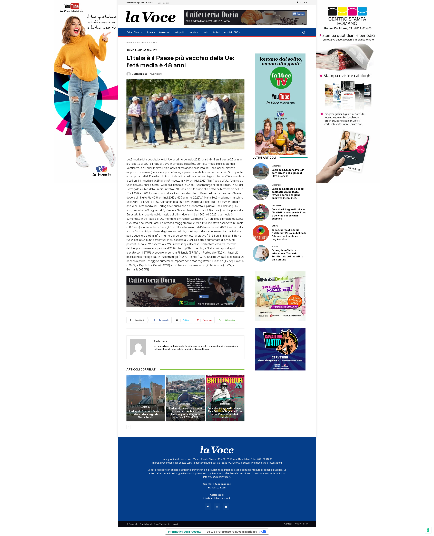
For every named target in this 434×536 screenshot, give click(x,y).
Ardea (275, 226)
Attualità (153, 42)
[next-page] (134, 427)
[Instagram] (301, 3)
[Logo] (150, 17)
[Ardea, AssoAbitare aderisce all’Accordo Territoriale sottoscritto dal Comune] (261, 253)
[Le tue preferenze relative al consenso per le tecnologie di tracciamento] (428, 530)
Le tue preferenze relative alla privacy (232, 531)
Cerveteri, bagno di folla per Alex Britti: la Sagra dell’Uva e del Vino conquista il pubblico (225, 413)
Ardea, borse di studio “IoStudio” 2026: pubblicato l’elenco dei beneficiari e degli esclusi (289, 234)
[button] (304, 32)
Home (129, 42)
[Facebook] (297, 3)
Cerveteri (225, 404)
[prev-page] (128, 427)
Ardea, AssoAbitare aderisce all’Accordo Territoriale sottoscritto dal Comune (287, 255)
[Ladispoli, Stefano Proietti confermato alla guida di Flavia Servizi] (145, 398)
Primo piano (140, 42)
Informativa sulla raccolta (184, 531)
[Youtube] (305, 3)
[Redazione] (129, 74)
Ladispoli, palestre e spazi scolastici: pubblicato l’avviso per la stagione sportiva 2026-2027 (185, 413)
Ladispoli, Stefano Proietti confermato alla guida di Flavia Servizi (146, 414)
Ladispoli (145, 407)
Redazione (141, 74)
